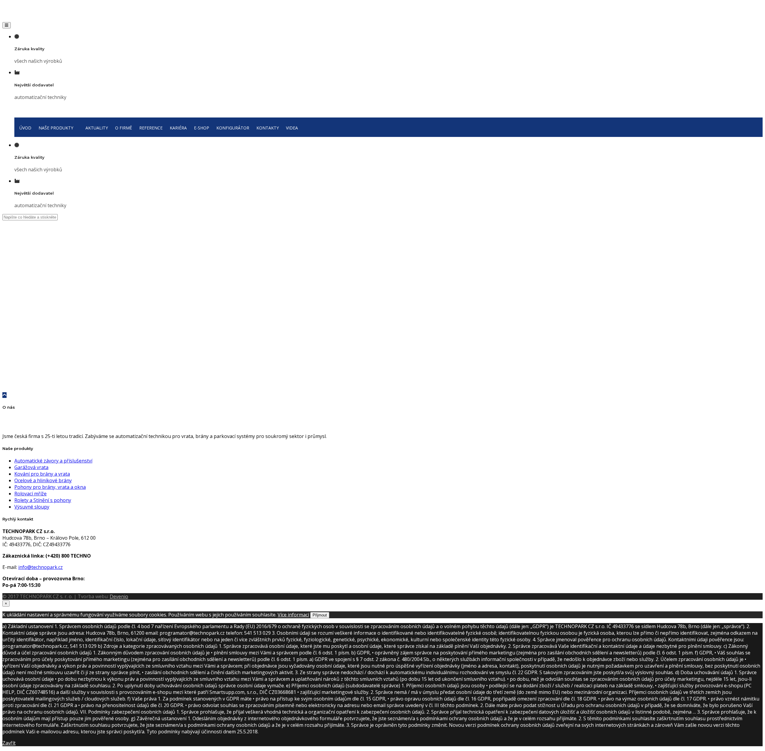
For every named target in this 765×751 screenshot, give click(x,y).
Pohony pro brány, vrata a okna (50, 487)
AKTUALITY (96, 128)
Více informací (293, 614)
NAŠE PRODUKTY (56, 128)
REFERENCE (151, 128)
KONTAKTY (267, 128)
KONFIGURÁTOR (232, 128)
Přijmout (320, 615)
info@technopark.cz (40, 567)
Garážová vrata (31, 467)
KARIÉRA (178, 128)
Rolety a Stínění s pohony (42, 500)
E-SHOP (201, 128)
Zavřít (9, 743)
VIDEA (292, 128)
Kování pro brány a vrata (22, 316)
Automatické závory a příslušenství (53, 460)
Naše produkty (24, 269)
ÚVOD (25, 128)
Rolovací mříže (30, 493)
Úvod (20, 260)
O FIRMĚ (123, 128)
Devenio (119, 596)
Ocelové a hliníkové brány (24, 289)
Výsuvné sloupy (31, 506)
